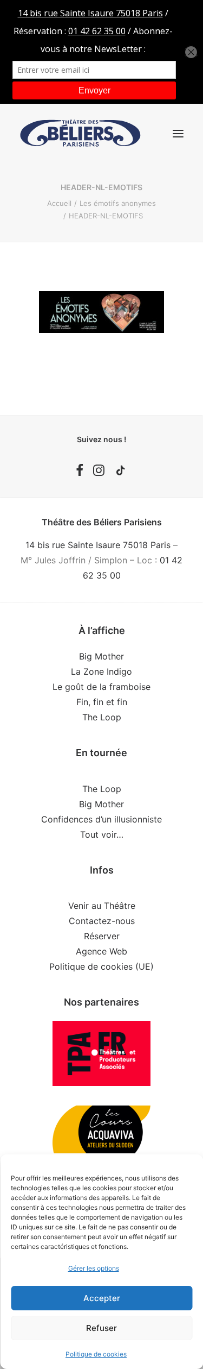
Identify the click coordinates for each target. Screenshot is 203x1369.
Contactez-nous (102, 920)
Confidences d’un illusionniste (101, 819)
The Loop (101, 717)
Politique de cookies (96, 1354)
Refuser (101, 1328)
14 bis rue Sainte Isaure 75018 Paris (98, 544)
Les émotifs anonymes (118, 203)
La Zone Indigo (101, 671)
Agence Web (101, 951)
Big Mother (101, 656)
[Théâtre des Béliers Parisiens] (80, 133)
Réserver (102, 936)
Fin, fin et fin (101, 701)
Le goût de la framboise (101, 686)
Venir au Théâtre (101, 905)
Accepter (101, 1298)
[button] (178, 133)
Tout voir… (101, 834)
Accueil (59, 203)
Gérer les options (93, 1268)
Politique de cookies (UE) (101, 966)
